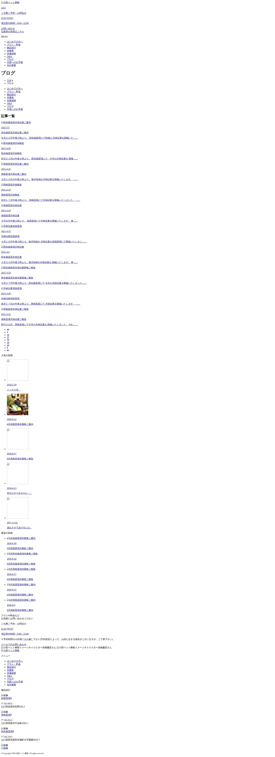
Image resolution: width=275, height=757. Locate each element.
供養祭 (10, 50)
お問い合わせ (8, 28)
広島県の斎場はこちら (12, 31)
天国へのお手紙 (15, 62)
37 (8, 337)
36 (8, 335)
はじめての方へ (15, 41)
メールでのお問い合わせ (13, 644)
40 (8, 345)
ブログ (10, 59)
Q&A (9, 56)
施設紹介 (11, 47)
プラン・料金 (14, 44)
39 (8, 342)
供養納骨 (11, 53)
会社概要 (11, 65)
